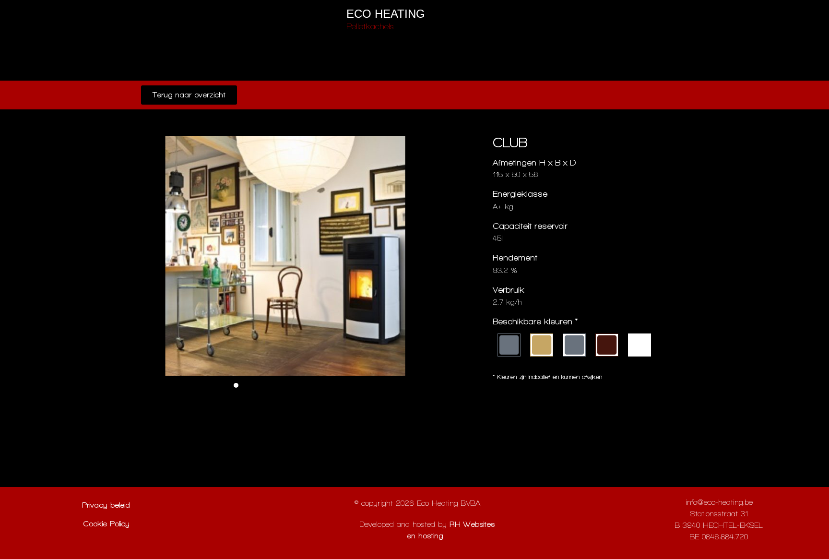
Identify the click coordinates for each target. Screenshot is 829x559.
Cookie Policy (106, 524)
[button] (236, 385)
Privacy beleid (106, 505)
